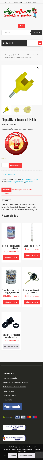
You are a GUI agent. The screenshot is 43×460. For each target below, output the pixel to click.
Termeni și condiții (9, 395)
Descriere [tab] (6, 189)
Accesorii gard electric (30, 179)
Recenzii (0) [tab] (7, 194)
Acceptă (12, 455)
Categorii (9, 43)
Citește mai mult (11, 347)
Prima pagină (9, 55)
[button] (40, 43)
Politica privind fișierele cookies (14, 387)
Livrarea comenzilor (10, 378)
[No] (40, 452)
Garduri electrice (21, 55)
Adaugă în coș (15, 165)
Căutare (36, 32)
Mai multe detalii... (27, 455)
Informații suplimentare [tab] (22, 189)
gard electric (29, 182)
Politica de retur (8, 391)
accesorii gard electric (16, 182)
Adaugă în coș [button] (10, 257)
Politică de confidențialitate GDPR (15, 382)
